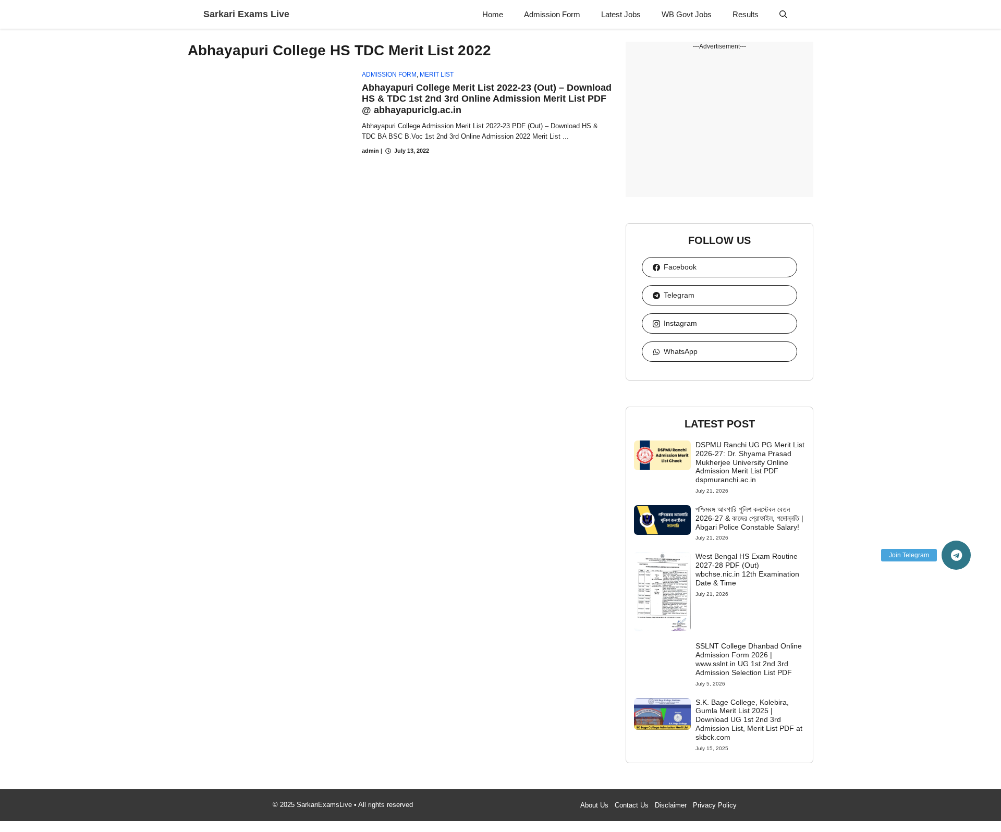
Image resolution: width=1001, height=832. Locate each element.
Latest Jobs (621, 14)
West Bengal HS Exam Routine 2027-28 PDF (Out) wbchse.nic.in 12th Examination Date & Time (747, 569)
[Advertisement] (719, 124)
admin (370, 151)
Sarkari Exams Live (246, 14)
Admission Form (552, 14)
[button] (783, 14)
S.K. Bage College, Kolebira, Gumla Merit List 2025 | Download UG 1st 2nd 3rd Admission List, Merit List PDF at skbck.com (748, 719)
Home (492, 14)
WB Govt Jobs (687, 14)
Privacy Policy (715, 805)
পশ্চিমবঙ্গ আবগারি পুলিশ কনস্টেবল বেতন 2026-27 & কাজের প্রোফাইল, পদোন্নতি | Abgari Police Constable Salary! (749, 518)
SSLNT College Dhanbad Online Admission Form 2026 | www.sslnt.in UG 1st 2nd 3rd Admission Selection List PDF (748, 659)
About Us (594, 805)
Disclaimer (671, 805)
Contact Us (632, 805)
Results (746, 14)
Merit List (437, 74)
